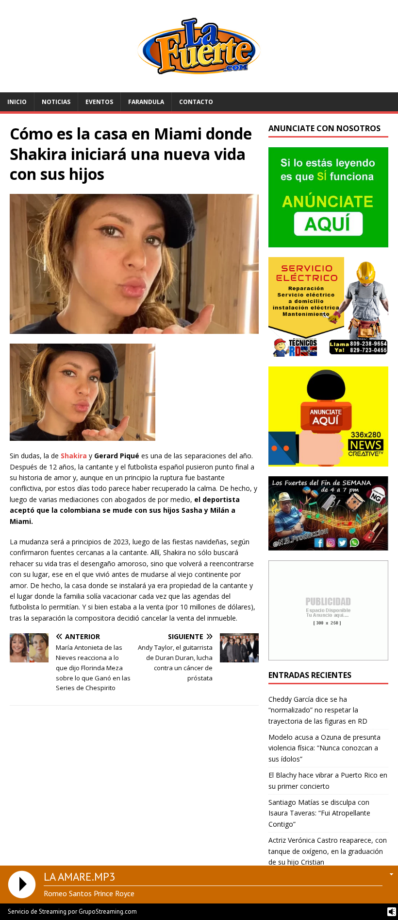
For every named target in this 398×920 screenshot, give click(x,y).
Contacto (196, 102)
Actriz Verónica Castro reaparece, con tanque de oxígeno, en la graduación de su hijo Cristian (327, 851)
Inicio (17, 102)
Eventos (99, 102)
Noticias (56, 102)
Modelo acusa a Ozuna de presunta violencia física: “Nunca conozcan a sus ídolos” (324, 748)
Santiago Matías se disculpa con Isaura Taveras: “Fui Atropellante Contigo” (319, 813)
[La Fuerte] (199, 86)
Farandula (146, 102)
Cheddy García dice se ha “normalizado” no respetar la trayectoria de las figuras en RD (317, 710)
